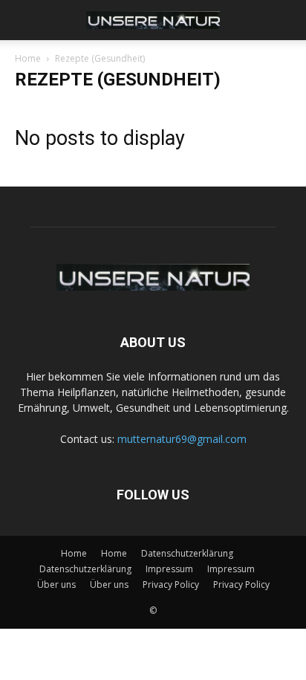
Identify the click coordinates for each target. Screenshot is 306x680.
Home (28, 58)
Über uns (56, 584)
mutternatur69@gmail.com (182, 439)
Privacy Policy (171, 584)
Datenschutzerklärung (187, 553)
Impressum (169, 569)
